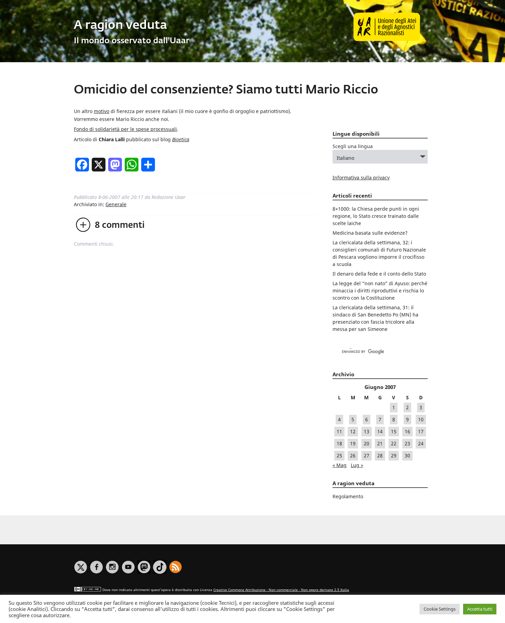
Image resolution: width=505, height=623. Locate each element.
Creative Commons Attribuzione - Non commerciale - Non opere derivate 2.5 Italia (281, 590)
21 (380, 443)
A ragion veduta (120, 26)
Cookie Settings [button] (440, 609)
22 (393, 443)
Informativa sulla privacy (361, 177)
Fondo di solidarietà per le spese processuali (125, 129)
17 (421, 431)
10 (421, 419)
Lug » (357, 465)
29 (393, 455)
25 (339, 455)
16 (407, 431)
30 (407, 455)
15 (393, 431)
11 (339, 431)
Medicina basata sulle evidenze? (370, 233)
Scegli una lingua (353, 146)
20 (366, 443)
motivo (101, 111)
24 (421, 443)
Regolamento (348, 496)
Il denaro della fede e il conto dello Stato (379, 273)
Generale (115, 204)
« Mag (340, 465)
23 (407, 443)
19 (353, 443)
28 (380, 455)
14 (380, 431)
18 (339, 443)
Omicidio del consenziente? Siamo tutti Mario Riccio (226, 90)
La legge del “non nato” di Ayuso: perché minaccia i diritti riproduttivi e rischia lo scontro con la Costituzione (380, 290)
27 (366, 455)
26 (353, 455)
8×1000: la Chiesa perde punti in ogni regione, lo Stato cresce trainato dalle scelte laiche (376, 215)
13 (366, 431)
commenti (120, 225)
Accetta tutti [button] (479, 609)
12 (353, 431)
